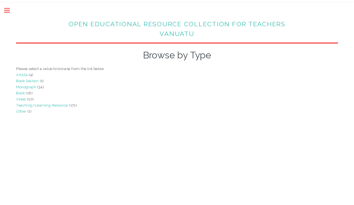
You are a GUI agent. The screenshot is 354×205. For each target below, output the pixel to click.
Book (20, 93)
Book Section (27, 81)
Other (21, 111)
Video (21, 99)
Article (22, 74)
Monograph (26, 87)
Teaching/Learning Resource (42, 105)
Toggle (10, 10)
